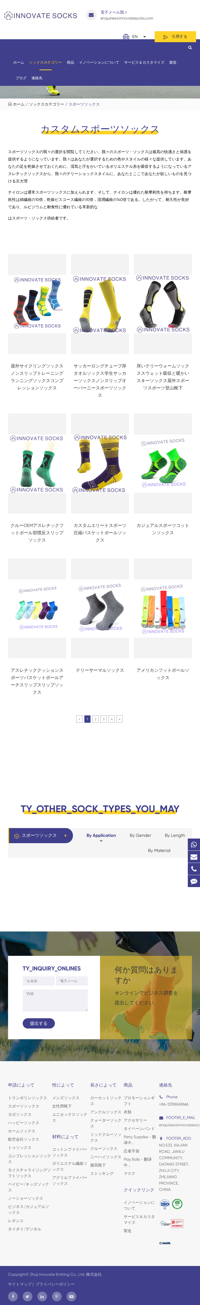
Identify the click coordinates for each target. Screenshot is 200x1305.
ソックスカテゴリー (45, 62)
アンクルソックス (105, 1112)
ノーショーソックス (25, 1198)
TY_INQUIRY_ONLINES (52, 968)
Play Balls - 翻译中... (138, 1162)
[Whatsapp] (194, 844)
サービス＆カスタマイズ (144, 62)
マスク (129, 1173)
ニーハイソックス (105, 1157)
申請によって (21, 1085)
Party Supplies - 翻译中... (140, 1140)
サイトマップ (19, 1284)
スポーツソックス (84, 104)
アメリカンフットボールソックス (163, 674)
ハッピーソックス (23, 1122)
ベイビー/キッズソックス (28, 1187)
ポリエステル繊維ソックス (69, 1166)
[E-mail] (194, 857)
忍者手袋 (131, 1151)
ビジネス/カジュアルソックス (28, 1209)
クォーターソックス (105, 1123)
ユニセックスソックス (69, 1117)
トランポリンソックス (27, 1098)
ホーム (18, 62)
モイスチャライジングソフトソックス (29, 1173)
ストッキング (102, 1173)
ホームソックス (21, 1131)
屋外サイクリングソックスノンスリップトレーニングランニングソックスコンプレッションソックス (37, 376)
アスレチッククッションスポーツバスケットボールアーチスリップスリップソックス (37, 681)
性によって (63, 1085)
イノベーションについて (99, 62)
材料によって (65, 1136)
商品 (70, 62)
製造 (173, 62)
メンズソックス (66, 1098)
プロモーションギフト (139, 1101)
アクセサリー (135, 1120)
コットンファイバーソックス (69, 1152)
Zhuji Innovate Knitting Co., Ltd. (58, 1274)
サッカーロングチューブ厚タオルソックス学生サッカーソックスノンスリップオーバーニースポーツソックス (100, 380)
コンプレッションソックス (29, 1159)
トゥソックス (19, 1147)
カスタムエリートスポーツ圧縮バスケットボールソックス (100, 533)
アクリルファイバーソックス (69, 1180)
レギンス (16, 1220)
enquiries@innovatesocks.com (126, 15)
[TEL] (194, 869)
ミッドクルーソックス (105, 1137)
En (135, 36)
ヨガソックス (19, 1114)
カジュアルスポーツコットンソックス (163, 529)
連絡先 (36, 78)
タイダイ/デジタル (24, 1229)
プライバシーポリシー (55, 1284)
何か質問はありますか (146, 975)
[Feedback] (194, 881)
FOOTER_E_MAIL (178, 1117)
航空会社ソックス (23, 1139)
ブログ (21, 78)
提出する (39, 1023)
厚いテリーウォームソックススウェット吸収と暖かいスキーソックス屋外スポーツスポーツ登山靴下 (163, 376)
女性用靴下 (62, 1106)
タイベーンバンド (139, 1128)
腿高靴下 (98, 1165)
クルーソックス (104, 1148)
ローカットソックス (105, 1101)
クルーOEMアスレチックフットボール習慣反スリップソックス (37, 533)
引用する (179, 36)
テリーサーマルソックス (100, 670)
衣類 (127, 1112)
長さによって (103, 1085)
